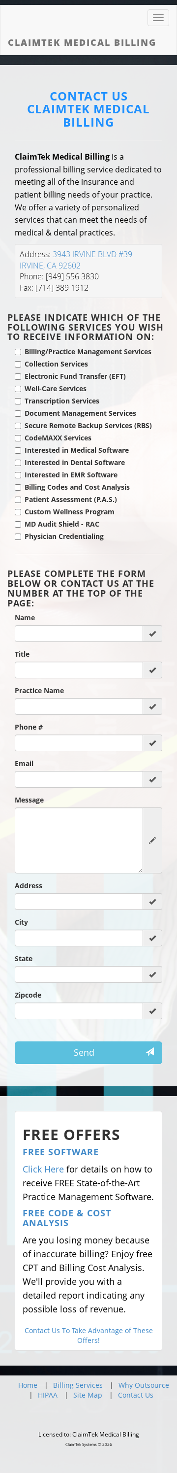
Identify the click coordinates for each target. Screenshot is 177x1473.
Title (22, 654)
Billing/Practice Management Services (88, 351)
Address (28, 885)
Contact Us (135, 1395)
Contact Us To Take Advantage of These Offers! (89, 1335)
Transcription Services (62, 400)
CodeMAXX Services (58, 437)
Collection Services (56, 363)
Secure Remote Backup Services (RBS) (88, 425)
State (23, 958)
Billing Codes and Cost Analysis (77, 487)
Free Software (61, 1152)
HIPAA (48, 1395)
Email (24, 763)
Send (84, 1052)
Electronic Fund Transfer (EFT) (75, 376)
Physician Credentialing (64, 536)
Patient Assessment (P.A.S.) (71, 499)
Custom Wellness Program (70, 511)
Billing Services (78, 1385)
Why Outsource (143, 1385)
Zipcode (28, 995)
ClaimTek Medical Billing (88, 115)
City (21, 922)
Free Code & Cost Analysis (67, 1218)
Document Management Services (80, 413)
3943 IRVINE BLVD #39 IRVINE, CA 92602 (76, 259)
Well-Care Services (56, 388)
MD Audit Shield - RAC (62, 524)
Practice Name (39, 690)
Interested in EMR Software (71, 474)
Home (27, 1385)
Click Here (43, 1169)
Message (29, 799)
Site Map (87, 1395)
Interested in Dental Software (75, 462)
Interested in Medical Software (77, 450)
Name (25, 617)
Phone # (29, 727)
